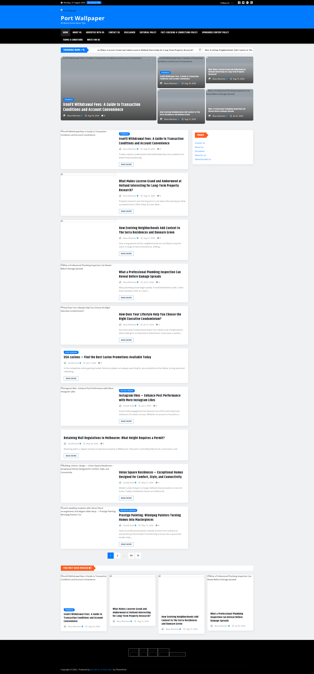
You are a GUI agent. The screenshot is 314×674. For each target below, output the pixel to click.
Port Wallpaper (83, 18)
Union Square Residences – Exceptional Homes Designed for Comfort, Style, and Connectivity (151, 477)
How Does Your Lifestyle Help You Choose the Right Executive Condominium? (150, 319)
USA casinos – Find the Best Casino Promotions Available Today (107, 360)
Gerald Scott (73, 366)
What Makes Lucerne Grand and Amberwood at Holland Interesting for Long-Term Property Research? (227, 72)
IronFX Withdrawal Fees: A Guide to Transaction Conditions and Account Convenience (179, 77)
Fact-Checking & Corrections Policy (179, 32)
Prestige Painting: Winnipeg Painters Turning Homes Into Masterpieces (150, 520)
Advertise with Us (95, 32)
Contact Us (114, 32)
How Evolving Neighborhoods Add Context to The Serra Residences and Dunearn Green (123, 113)
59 (131, 558)
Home (65, 32)
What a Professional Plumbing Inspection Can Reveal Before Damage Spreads (226, 110)
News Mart (108, 672)
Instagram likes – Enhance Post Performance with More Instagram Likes (150, 401)
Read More (126, 167)
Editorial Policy (148, 32)
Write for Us (93, 40)
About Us (77, 32)
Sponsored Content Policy (215, 32)
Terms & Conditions (73, 40)
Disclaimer (129, 32)
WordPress (95, 672)
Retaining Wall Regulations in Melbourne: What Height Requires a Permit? (114, 440)
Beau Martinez (89, 122)
